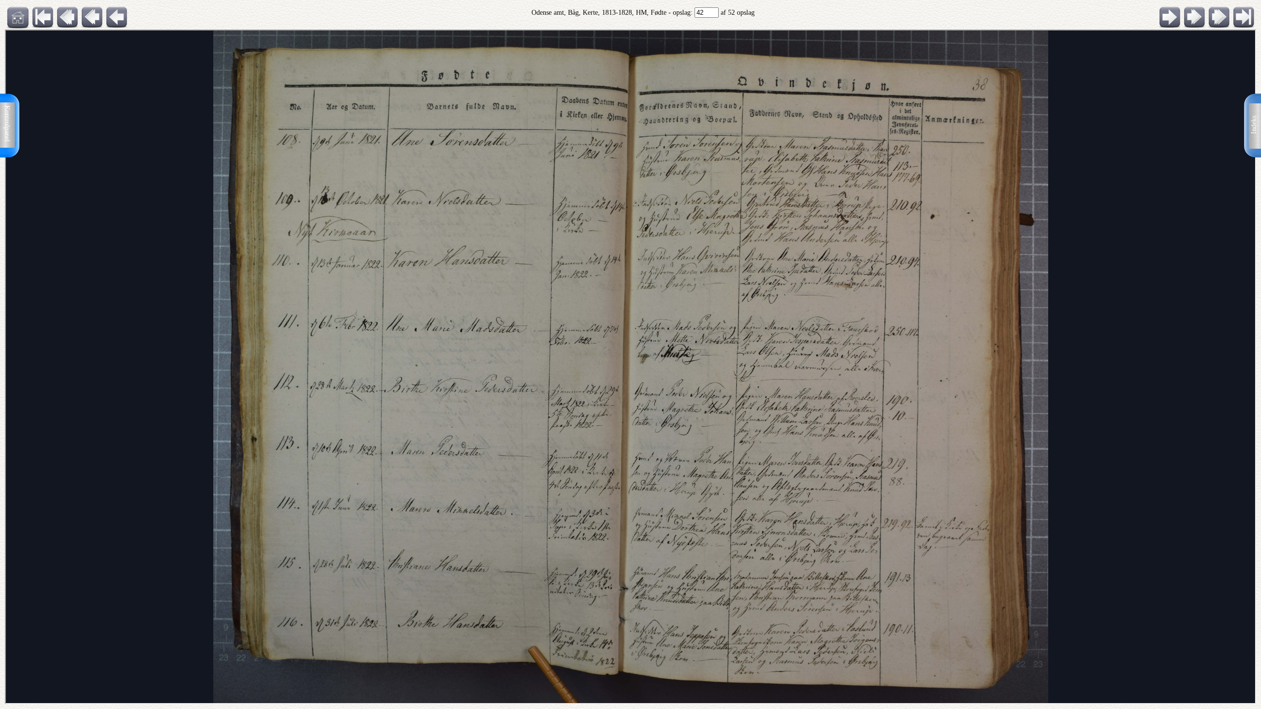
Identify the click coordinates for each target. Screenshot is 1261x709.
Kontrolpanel (7, 123)
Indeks (1254, 125)
